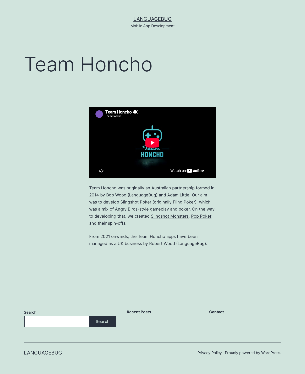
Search (30, 312)
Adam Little (178, 194)
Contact (216, 312)
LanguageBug (152, 19)
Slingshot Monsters (170, 216)
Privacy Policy (210, 353)
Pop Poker (201, 216)
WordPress (270, 353)
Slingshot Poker (135, 202)
